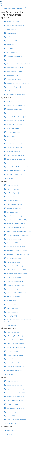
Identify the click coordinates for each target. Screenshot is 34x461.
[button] (1, 1)
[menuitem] (1, 3)
